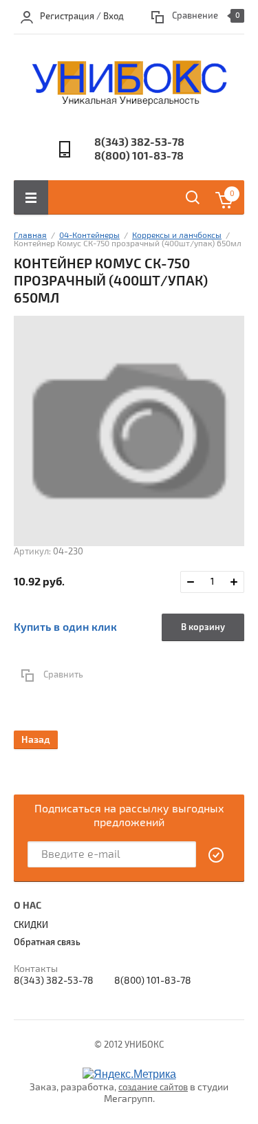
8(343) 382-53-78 (139, 142)
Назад (35, 740)
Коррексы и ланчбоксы (177, 235)
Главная (30, 235)
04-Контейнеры (89, 235)
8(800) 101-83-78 (139, 156)
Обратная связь (47, 942)
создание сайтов (153, 1087)
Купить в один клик (65, 627)
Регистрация (67, 16)
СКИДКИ (31, 925)
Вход (113, 16)
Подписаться (216, 855)
